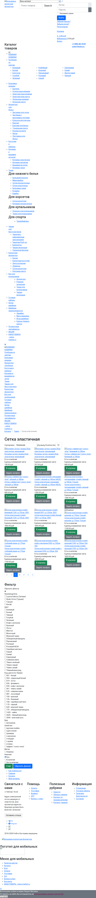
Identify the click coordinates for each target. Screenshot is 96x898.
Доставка (35, 791)
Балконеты (17, 245)
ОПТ (32, 796)
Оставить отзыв (13, 815)
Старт (8, 766)
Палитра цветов (10, 863)
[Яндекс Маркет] (9, 829)
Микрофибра (17, 180)
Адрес (59, 41)
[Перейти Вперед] (28, 575)
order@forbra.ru (78, 47)
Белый (15, 70)
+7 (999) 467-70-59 (79, 44)
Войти (61, 18)
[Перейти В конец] (32, 575)
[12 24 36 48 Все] (59, 445)
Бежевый (16, 68)
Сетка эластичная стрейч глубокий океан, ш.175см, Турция (15, 551)
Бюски (15, 258)
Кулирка (15, 191)
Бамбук (15, 194)
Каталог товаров (61, 802)
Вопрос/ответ (10, 879)
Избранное (62, 39)
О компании (81, 788)
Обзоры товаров (60, 795)
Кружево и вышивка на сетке (9, 376)
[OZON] (9, 826)
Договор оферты (83, 791)
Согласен (4, 897)
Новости (57, 792)
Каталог (11, 776)
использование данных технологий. (49, 894)
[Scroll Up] (1, 889)
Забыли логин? (63, 24)
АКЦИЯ (11, 332)
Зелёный (16, 78)
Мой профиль (14, 779)
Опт (5, 876)
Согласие (80, 799)
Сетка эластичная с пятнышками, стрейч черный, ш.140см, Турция (76, 487)
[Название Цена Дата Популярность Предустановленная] (26, 445)
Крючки (15, 123)
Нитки (14, 133)
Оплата (34, 788)
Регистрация (62, 27)
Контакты (8, 881)
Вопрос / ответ (37, 799)
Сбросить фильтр (23, 766)
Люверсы (16, 266)
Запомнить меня (66, 13)
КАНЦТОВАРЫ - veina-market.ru (17, 884)
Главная (11, 773)
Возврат (34, 793)
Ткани (10, 170)
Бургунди (16, 73)
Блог (6, 868)
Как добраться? (15, 771)
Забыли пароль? (63, 21)
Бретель (15, 89)
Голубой (15, 76)
